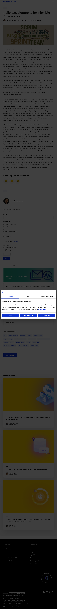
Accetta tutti (46, 315)
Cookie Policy (42, 309)
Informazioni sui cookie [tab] (47, 296)
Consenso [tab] (10, 296)
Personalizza (27, 315)
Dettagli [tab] (28, 296)
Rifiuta (10, 315)
